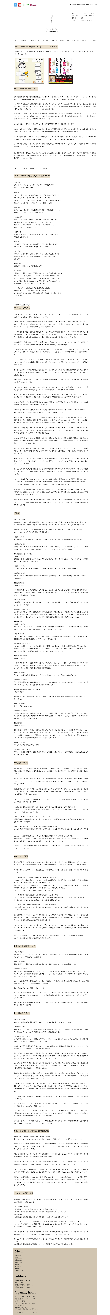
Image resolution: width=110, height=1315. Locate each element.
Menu (19, 1252)
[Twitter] (15, 5)
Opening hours (25, 1293)
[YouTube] (19, 5)
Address (20, 1277)
